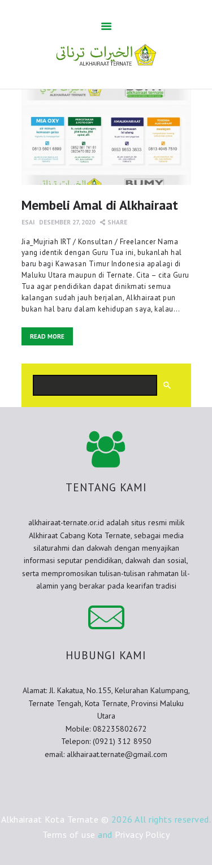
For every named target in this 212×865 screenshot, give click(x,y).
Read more (47, 336)
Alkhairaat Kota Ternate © (55, 819)
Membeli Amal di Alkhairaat (99, 204)
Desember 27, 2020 (67, 222)
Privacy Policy (142, 834)
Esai (27, 222)
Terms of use (69, 834)
